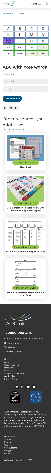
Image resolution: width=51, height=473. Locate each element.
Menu (33, 4)
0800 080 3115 (20, 333)
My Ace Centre (11, 379)
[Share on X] (5, 107)
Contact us (9, 347)
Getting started (11, 365)
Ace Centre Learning (14, 373)
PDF (11, 89)
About (7, 362)
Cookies (8, 445)
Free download (12, 99)
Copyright (9, 451)
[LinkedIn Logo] (17, 386)
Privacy (7, 442)
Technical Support (13, 352)
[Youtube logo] (28, 386)
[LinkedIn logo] (10, 107)
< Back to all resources (13, 14)
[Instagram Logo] (22, 386)
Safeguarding (10, 448)
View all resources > (13, 129)
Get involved (10, 376)
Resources (9, 368)
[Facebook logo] (16, 107)
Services (8, 371)
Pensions (8, 453)
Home (7, 359)
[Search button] (47, 4)
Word (11, 81)
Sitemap (8, 439)
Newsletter (9, 436)
